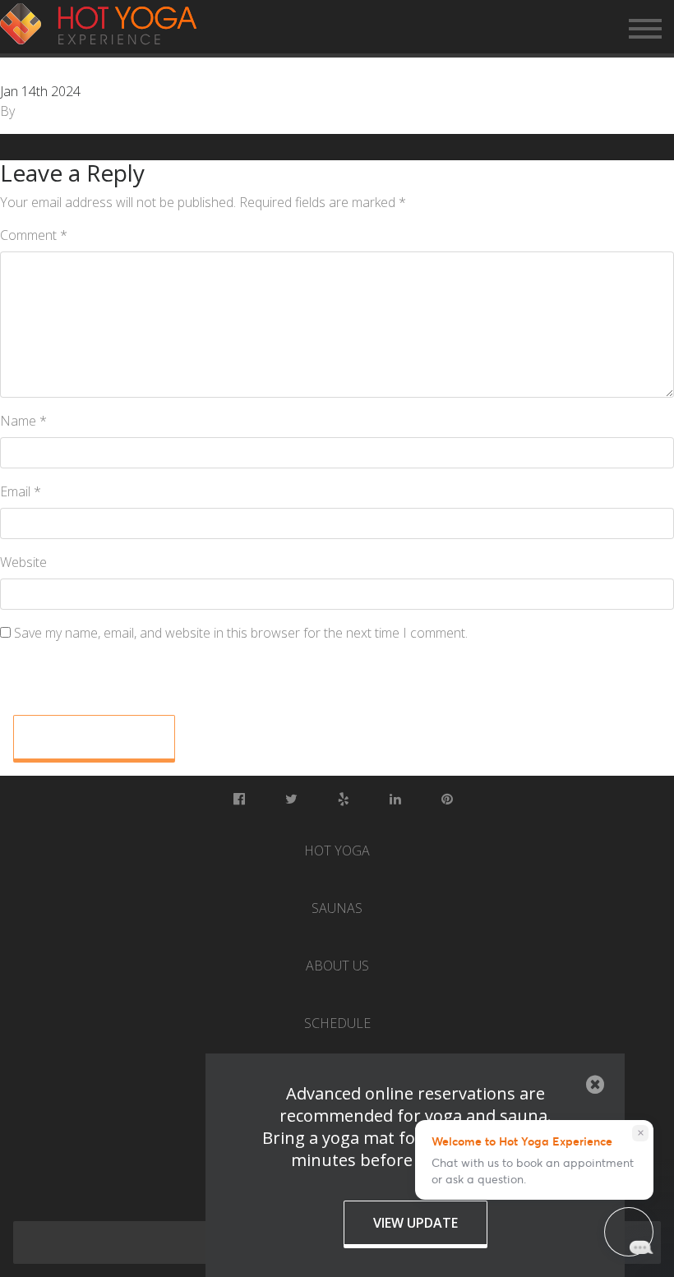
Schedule (337, 1023)
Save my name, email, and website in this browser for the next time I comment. (241, 633)
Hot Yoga (337, 850)
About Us (337, 966)
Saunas (337, 908)
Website (23, 562)
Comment (33, 235)
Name (23, 421)
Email (20, 491)
